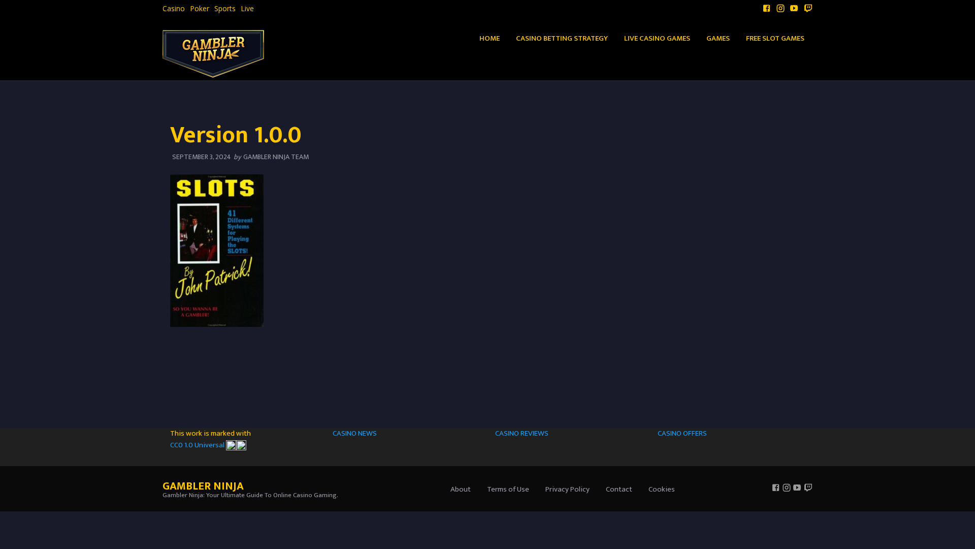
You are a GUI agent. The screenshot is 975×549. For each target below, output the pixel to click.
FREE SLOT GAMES (775, 38)
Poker (199, 8)
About (460, 489)
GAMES (718, 38)
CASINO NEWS (355, 433)
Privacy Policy (567, 489)
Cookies (661, 489)
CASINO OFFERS (682, 433)
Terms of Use (508, 489)
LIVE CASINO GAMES (657, 38)
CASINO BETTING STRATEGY (562, 38)
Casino (173, 8)
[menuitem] (173, 8)
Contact (619, 489)
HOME (489, 38)
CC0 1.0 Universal (198, 445)
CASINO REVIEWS (521, 433)
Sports (225, 8)
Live (247, 8)
